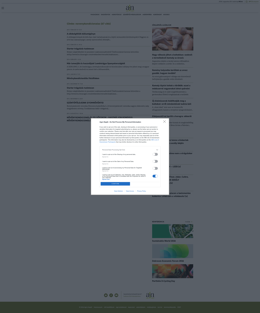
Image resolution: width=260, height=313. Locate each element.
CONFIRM (115, 184)
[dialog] (130, 156)
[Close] (165, 122)
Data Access (130, 191)
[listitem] (130, 150)
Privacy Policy (141, 191)
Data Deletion (118, 191)
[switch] (155, 154)
